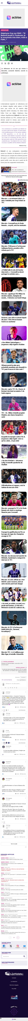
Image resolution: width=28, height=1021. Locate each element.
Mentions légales (14, 985)
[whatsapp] (8, 63)
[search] (24, 956)
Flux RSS (14, 988)
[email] (12, 63)
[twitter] (5, 63)
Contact (14, 978)
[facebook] (2, 63)
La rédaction (14, 981)
